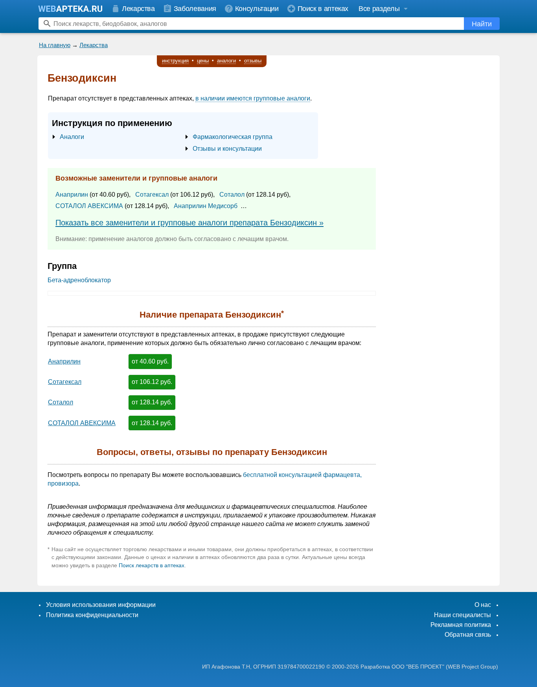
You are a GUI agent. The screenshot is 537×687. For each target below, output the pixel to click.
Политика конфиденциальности (92, 615)
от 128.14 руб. (152, 402)
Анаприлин (71, 194)
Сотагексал (152, 194)
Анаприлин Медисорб (205, 206)
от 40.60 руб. (150, 361)
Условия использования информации (101, 604)
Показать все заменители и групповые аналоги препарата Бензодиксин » (189, 222)
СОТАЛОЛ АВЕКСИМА (89, 206)
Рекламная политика (460, 624)
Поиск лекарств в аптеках (151, 565)
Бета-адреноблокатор (79, 280)
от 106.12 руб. (152, 381)
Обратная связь (468, 634)
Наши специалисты (462, 615)
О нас (482, 604)
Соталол (232, 194)
